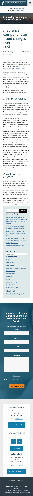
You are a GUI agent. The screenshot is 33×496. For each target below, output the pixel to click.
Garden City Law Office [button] (16, 471)
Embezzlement (10, 271)
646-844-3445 (20, 8)
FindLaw (27, 492)
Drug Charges (10, 262)
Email (16, 347)
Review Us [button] (16, 448)
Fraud (9, 54)
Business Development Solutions (13, 492)
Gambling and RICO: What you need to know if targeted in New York (15, 234)
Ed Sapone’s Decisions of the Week (16, 268)
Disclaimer (16, 376)
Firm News (9, 276)
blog (7, 260)
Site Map (15, 490)
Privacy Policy (23, 490)
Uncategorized (10, 285)
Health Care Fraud (11, 282)
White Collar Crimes (12, 287)
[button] (30, 3)
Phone (16, 338)
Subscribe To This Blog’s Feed (15, 294)
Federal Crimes (10, 273)
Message (16, 355)
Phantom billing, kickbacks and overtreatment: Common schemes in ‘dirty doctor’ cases (16, 241)
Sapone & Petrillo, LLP (17, 52)
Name (16, 329)
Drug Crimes (10, 265)
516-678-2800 (21, 10)
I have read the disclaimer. (15, 380)
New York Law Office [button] (16, 425)
